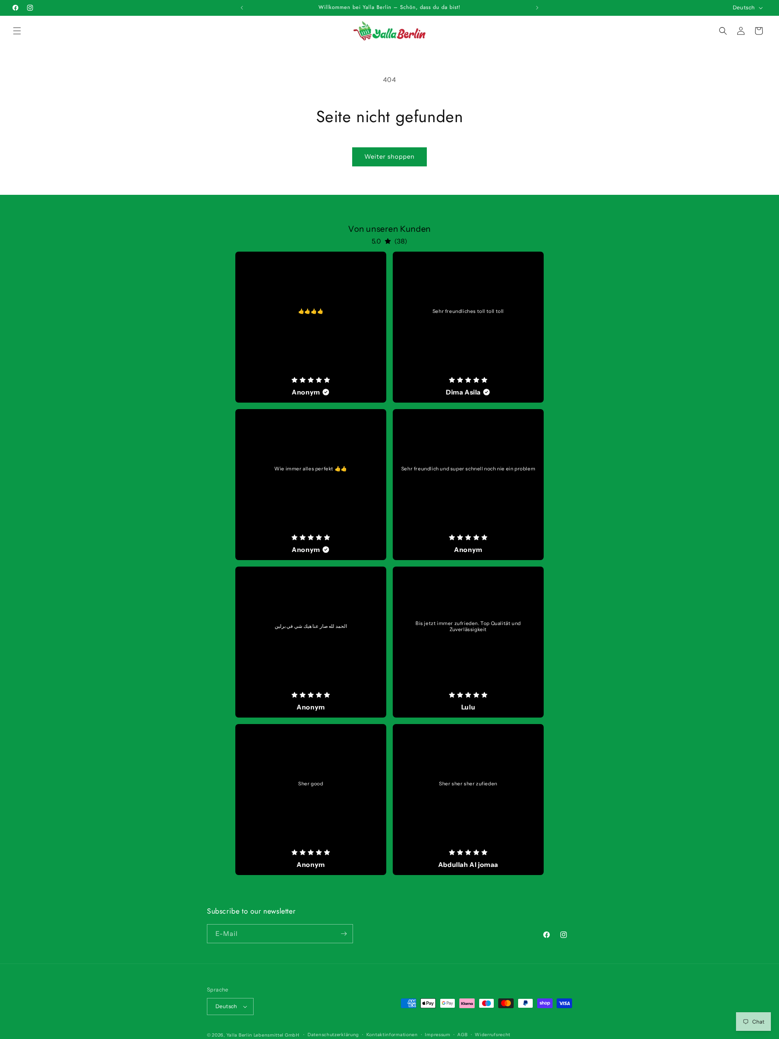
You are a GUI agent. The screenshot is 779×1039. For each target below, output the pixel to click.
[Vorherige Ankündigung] (242, 7)
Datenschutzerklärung (333, 1035)
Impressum (437, 1035)
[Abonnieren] (344, 933)
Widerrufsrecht (492, 1035)
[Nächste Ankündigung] (537, 7)
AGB (462, 1035)
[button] (17, 31)
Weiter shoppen (389, 156)
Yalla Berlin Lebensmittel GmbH (262, 1035)
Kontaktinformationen (392, 1035)
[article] (310, 327)
